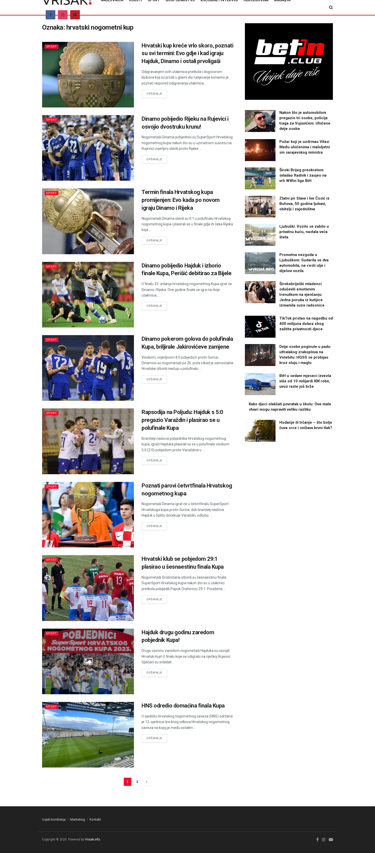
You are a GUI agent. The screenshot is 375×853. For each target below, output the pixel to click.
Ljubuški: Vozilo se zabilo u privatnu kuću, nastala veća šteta (304, 231)
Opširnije (156, 93)
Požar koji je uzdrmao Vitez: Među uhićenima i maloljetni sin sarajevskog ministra (304, 147)
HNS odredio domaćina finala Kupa (183, 705)
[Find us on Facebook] (50, 14)
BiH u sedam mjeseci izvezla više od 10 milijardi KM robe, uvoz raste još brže (305, 381)
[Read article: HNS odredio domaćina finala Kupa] (88, 734)
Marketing (77, 819)
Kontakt (95, 819)
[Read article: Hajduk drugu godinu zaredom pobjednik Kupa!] (88, 661)
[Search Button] (331, 7)
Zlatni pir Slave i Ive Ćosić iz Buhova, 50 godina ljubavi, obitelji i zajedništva (304, 203)
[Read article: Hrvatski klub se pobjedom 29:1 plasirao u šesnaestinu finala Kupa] (88, 588)
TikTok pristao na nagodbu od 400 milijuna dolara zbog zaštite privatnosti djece (306, 323)
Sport (51, 46)
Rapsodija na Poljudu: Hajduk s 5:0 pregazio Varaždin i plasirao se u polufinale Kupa (182, 420)
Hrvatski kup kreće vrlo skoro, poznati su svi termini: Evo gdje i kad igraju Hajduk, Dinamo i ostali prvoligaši (187, 53)
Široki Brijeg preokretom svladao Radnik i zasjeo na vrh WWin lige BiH (303, 175)
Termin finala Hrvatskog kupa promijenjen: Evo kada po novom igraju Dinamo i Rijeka (181, 200)
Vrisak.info (92, 839)
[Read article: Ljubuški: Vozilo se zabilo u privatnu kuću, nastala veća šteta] (260, 235)
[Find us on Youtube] (75, 14)
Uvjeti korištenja (54, 819)
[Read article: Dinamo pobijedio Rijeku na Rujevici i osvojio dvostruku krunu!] (88, 148)
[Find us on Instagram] (63, 14)
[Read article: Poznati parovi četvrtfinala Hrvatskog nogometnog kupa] (88, 514)
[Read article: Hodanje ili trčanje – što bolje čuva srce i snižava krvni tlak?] (260, 431)
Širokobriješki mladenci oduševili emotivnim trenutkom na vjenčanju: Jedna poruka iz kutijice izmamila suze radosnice (301, 295)
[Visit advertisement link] (289, 61)
